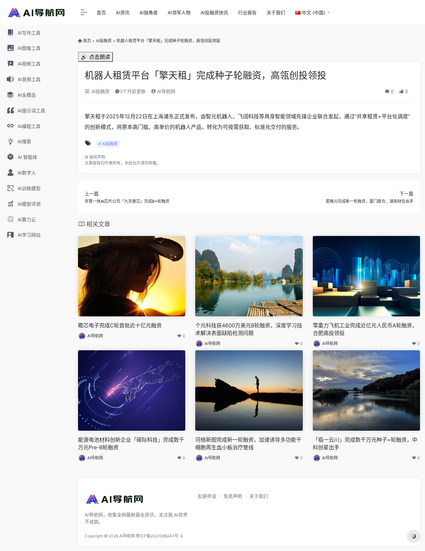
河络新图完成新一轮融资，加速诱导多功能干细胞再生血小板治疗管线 (248, 443)
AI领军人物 (179, 12)
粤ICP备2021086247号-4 (159, 535)
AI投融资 (104, 40)
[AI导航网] (115, 501)
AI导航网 (165, 91)
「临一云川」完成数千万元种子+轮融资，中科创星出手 (365, 443)
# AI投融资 (108, 143)
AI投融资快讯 (214, 12)
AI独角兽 (148, 12)
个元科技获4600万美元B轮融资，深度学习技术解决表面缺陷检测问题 (248, 329)
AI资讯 (122, 12)
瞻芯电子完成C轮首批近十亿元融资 (120, 325)
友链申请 (207, 496)
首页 (101, 12)
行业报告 (247, 12)
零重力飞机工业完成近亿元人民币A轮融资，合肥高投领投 (365, 329)
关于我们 (276, 12)
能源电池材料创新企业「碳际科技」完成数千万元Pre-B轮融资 (131, 443)
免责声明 (232, 496)
